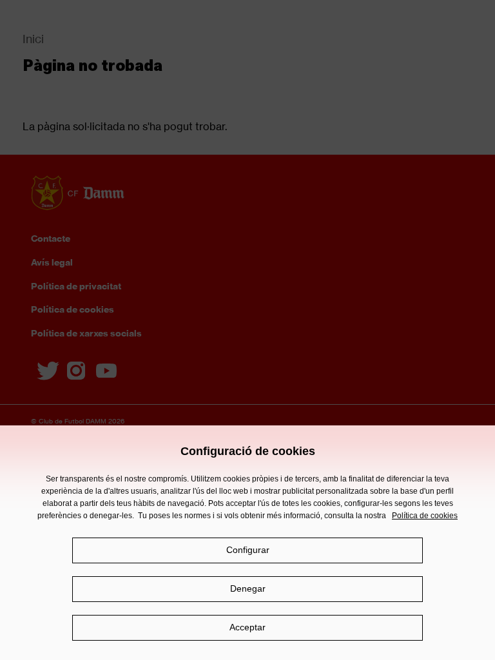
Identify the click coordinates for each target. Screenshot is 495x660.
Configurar (247, 550)
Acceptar (247, 627)
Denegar (248, 588)
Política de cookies (425, 515)
